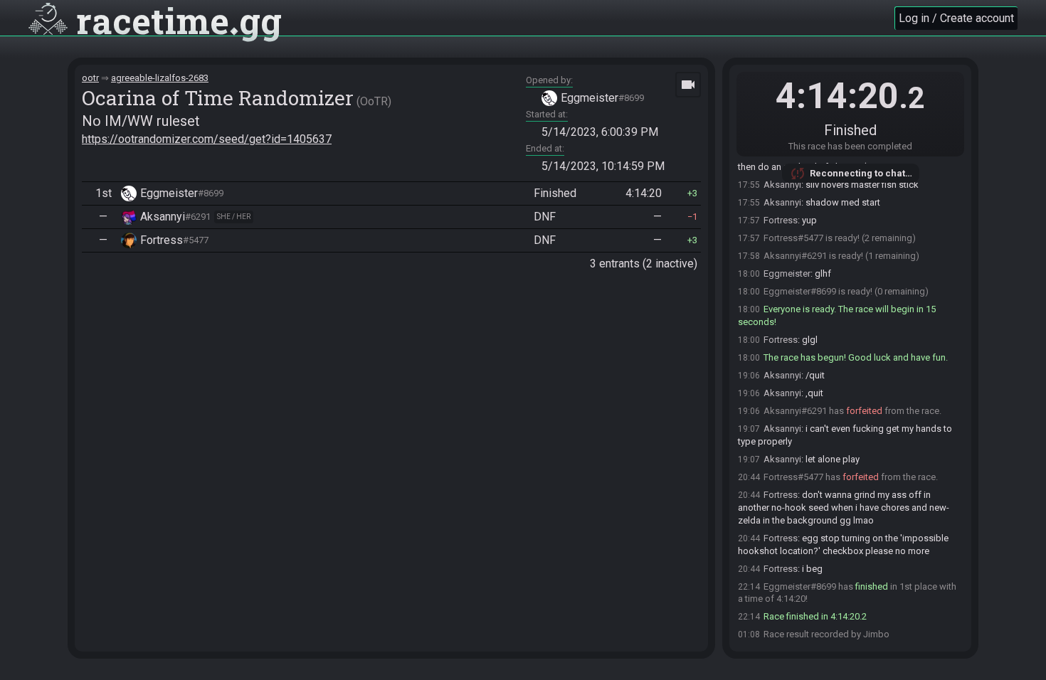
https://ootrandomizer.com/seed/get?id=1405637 (207, 139)
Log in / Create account (956, 18)
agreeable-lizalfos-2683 (159, 78)
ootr (90, 78)
